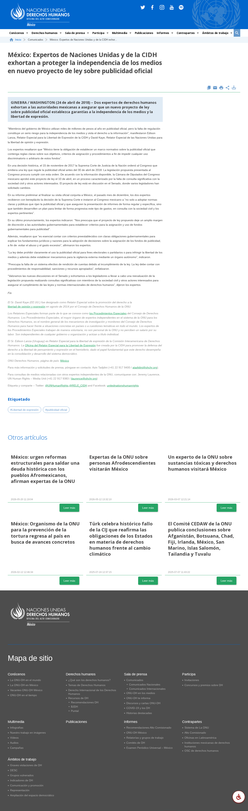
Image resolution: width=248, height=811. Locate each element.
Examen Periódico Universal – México (149, 747)
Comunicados (134, 680)
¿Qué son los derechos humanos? (89, 680)
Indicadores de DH (21, 780)
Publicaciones (144, 33)
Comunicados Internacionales (147, 688)
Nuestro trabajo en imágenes (28, 732)
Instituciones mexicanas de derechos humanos (207, 744)
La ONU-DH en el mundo (25, 680)
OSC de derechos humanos (201, 750)
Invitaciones (191, 680)
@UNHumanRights (56, 385)
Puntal (75, 710)
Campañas (16, 747)
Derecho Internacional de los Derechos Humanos (92, 692)
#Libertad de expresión (24, 409)
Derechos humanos (45, 33)
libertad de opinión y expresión (26, 306)
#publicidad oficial (56, 409)
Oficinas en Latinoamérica (200, 737)
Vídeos (14, 737)
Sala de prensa (75, 33)
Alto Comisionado (195, 732)
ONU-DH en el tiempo (23, 695)
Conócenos (16, 33)
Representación (19, 790)
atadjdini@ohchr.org (145, 367)
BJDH (74, 706)
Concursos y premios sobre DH (203, 685)
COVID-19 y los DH (138, 708)
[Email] (215, 88)
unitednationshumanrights (123, 385)
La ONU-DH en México (24, 685)
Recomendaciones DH (84, 702)
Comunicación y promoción (26, 785)
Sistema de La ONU (196, 727)
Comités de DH (135, 742)
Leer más (69, 507)
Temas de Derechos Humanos (86, 685)
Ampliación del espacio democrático (32, 795)
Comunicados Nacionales (144, 684)
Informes (163, 33)
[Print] (221, 88)
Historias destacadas (139, 713)
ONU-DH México (136, 732)
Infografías (16, 727)
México (64, 360)
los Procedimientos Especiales (108, 313)
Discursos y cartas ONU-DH (143, 703)
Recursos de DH (78, 698)
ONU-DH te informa (138, 698)
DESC (13, 770)
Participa (98, 33)
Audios (14, 742)
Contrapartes (186, 33)
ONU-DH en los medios (140, 693)
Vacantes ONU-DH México (26, 690)
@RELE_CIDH (78, 385)
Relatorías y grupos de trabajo (145, 737)
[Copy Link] (209, 88)
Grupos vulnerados (22, 775)
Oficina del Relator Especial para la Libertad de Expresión (60, 345)
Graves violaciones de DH (26, 765)
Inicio (18, 39)
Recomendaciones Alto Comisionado (148, 727)
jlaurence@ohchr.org (84, 378)
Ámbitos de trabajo (215, 33)
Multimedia (119, 33)
